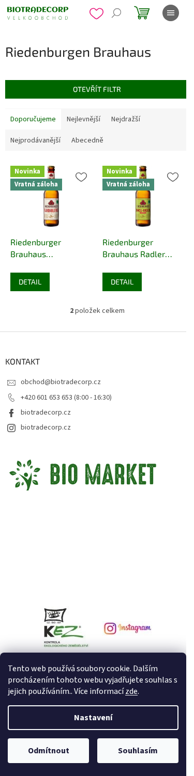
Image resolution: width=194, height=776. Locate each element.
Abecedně (87, 140)
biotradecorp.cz (46, 412)
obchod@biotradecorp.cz (61, 382)
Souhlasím (138, 750)
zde (131, 691)
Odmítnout (48, 750)
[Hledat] (116, 13)
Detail (30, 281)
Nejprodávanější (35, 140)
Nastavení (93, 717)
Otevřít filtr (97, 89)
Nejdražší (125, 119)
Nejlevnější (83, 119)
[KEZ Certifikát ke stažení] (66, 628)
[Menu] (170, 13)
